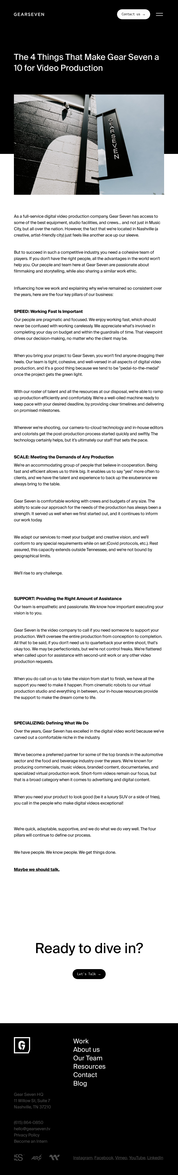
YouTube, (137, 1158)
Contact (85, 1075)
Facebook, (104, 1158)
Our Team (87, 1058)
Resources (89, 1066)
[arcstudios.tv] (37, 1157)
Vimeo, (121, 1158)
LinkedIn (155, 1158)
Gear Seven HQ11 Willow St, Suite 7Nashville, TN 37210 (32, 1101)
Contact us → (134, 14)
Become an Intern (30, 1141)
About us (86, 1049)
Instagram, (83, 1158)
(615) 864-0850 (28, 1122)
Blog (80, 1083)
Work (81, 1041)
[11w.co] (54, 1157)
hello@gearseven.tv (32, 1129)
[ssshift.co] (19, 1157)
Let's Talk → (89, 974)
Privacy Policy (26, 1135)
